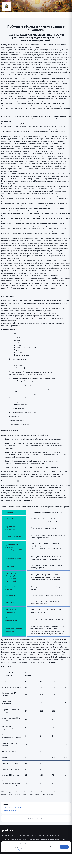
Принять (64, 847)
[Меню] (68, 15)
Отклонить (53, 847)
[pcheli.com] (6, 6)
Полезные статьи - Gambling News (14, 839)
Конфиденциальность (10, 835)
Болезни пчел (60, 839)
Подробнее (21, 850)
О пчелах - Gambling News (12, 808)
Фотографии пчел (26, 835)
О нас (57, 835)
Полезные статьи (9, 811)
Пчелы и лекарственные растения (41, 839)
